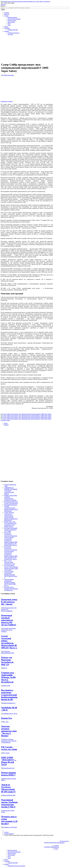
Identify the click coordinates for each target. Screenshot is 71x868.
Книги (6, 26)
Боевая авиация (12, 17)
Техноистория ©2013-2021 (52, 842)
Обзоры (6, 31)
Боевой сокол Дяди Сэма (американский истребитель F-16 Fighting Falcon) (10, 524)
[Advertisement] (27, 49)
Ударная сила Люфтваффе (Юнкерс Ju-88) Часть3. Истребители (8, 677)
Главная (6, 12)
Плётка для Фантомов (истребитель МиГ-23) (7, 661)
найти (2, 9)
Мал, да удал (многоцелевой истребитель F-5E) (9, 562)
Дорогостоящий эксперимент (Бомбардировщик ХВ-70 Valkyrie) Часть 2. (10, 575)
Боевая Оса (6, 718)
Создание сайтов (49, 847)
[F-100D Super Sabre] (7, 75)
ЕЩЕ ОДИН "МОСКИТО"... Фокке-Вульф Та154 (8, 761)
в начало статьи (5, 420)
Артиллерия (11, 22)
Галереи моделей (13, 29)
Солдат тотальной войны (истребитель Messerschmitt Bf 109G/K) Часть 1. (9, 642)
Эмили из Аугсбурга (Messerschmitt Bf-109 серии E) (8, 788)
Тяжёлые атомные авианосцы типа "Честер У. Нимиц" (9, 731)
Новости (6, 14)
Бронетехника (12, 20)
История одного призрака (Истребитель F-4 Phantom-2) (11, 588)
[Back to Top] (1, 838)
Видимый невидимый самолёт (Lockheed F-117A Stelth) (10, 529)
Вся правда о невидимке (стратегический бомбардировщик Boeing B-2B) (9, 695)
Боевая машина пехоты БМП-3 (8, 773)
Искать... (3, 6)
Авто (9, 25)
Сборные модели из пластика (16, 866)
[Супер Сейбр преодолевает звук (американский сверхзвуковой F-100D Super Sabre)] (26, 414)
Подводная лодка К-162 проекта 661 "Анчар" (9, 601)
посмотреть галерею (7, 101)
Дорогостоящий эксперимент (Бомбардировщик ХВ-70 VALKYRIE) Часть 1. (10, 582)
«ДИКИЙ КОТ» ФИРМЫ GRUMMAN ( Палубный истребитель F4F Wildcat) (10, 491)
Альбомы (7, 28)
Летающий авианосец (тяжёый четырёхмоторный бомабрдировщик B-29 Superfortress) (11, 508)
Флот (9, 23)
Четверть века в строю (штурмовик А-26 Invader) (9, 820)
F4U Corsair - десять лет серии (9, 748)
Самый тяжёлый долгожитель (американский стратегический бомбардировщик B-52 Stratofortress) (11, 516)
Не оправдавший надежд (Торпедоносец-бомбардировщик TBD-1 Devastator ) (11, 568)
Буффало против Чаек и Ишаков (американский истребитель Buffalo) (10, 498)
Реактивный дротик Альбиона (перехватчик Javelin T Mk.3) (9, 803)
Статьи (6, 15)
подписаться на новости (64, 841)
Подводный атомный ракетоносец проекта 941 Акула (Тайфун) (8, 620)
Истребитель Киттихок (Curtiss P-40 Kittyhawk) (11, 502)
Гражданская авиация (14, 19)
